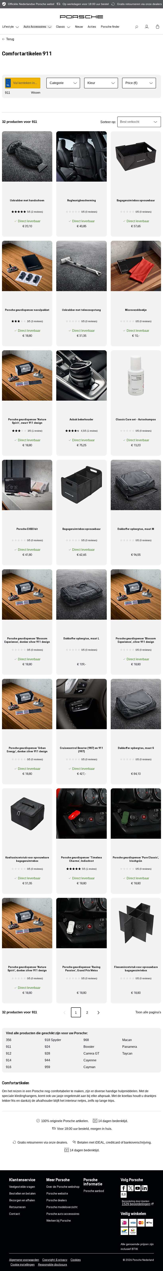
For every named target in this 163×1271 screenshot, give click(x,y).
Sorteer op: (108, 122)
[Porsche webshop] (81, 16)
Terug (10, 39)
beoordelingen (136, 1204)
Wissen (35, 92)
